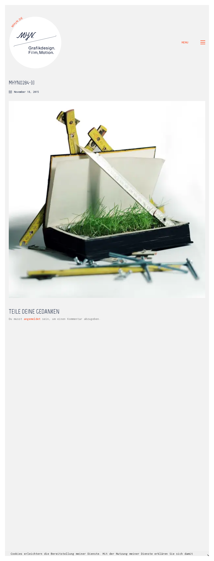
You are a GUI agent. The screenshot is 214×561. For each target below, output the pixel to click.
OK (157, 558)
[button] (193, 42)
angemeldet (32, 319)
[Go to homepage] (35, 42)
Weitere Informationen (133, 558)
